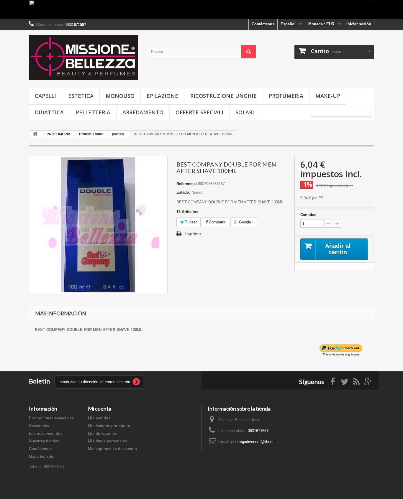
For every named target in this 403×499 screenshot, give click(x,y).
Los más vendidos (46, 433)
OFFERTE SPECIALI (199, 112)
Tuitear (190, 222)
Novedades (39, 426)
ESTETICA (81, 95)
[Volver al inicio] (35, 134)
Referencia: (186, 184)
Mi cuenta (99, 408)
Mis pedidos (99, 418)
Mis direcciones (102, 433)
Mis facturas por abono (109, 426)
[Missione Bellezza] (83, 57)
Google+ (245, 222)
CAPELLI (45, 95)
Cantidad (308, 215)
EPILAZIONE (162, 95)
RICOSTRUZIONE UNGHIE (223, 95)
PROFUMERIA (286, 95)
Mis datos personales (107, 441)
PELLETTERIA (93, 112)
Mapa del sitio (42, 456)
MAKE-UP (327, 95)
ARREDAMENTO (142, 112)
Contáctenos (263, 24)
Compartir (216, 222)
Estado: (183, 192)
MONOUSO (120, 95)
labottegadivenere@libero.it (253, 441)
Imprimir (193, 234)
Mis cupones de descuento (112, 449)
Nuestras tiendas (44, 441)
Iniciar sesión (358, 24)
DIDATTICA (49, 112)
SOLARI (244, 112)
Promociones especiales (51, 418)
